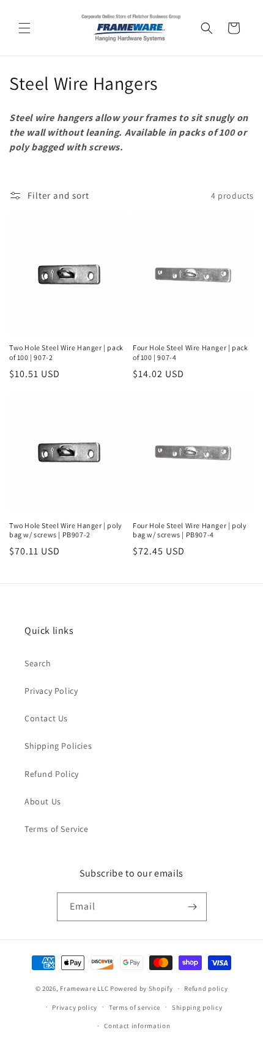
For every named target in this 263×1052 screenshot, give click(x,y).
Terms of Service (56, 828)
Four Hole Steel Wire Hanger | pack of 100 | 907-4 (190, 352)
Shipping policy (197, 1007)
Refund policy (206, 988)
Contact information (137, 1025)
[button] (24, 28)
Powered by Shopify (141, 988)
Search (37, 663)
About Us (42, 801)
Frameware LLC (84, 988)
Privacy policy (74, 1007)
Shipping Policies (58, 745)
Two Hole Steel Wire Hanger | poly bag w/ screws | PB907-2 (65, 530)
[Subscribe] (192, 906)
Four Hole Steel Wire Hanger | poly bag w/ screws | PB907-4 (189, 530)
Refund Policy (51, 773)
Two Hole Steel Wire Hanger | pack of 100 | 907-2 (66, 352)
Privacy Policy (51, 690)
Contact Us (46, 718)
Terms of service (134, 1007)
